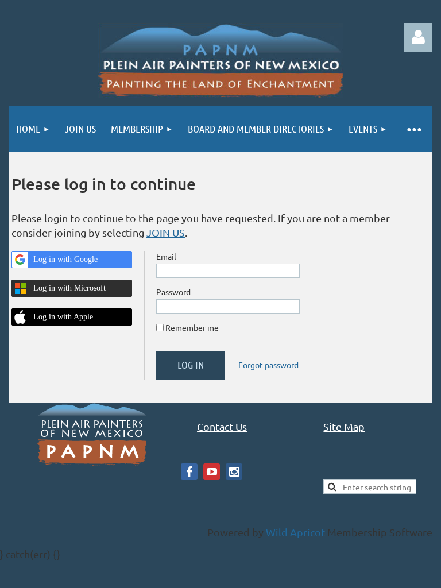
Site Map (344, 426)
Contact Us (222, 426)
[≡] (413, 129)
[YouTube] (211, 471)
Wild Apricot (295, 532)
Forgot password (268, 364)
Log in (418, 37)
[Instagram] (234, 471)
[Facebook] (189, 471)
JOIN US (165, 232)
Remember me (192, 327)
